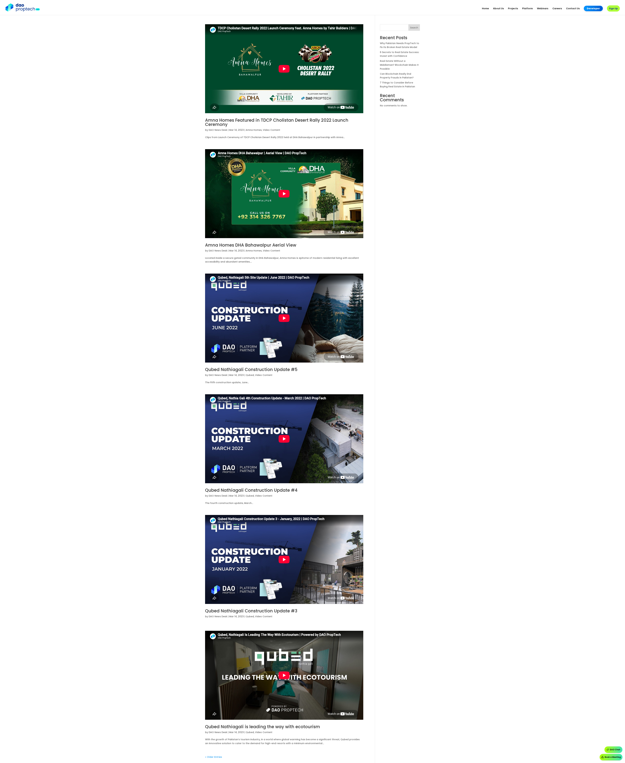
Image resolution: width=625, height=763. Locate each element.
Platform (527, 8)
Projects (513, 8)
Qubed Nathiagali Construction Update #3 (251, 611)
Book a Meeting (613, 757)
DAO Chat (615, 749)
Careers (557, 8)
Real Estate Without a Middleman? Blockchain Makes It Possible (399, 64)
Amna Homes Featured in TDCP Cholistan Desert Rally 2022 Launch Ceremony (276, 122)
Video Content (271, 130)
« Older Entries (213, 757)
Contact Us (573, 8)
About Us (498, 8)
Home (485, 8)
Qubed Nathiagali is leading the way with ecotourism (262, 727)
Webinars (542, 8)
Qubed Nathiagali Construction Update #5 (251, 369)
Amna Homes (254, 130)
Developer (593, 8)
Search (414, 27)
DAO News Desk (218, 130)
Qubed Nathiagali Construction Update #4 (251, 490)
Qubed (250, 375)
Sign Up (613, 8)
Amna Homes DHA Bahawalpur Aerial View (250, 245)
